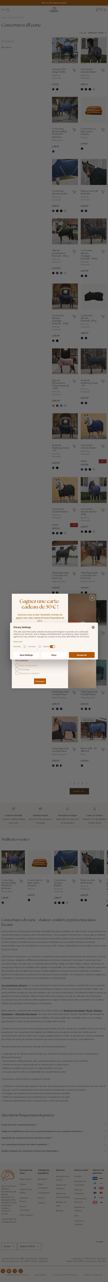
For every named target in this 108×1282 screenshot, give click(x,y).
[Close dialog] (92, 597)
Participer (40, 681)
